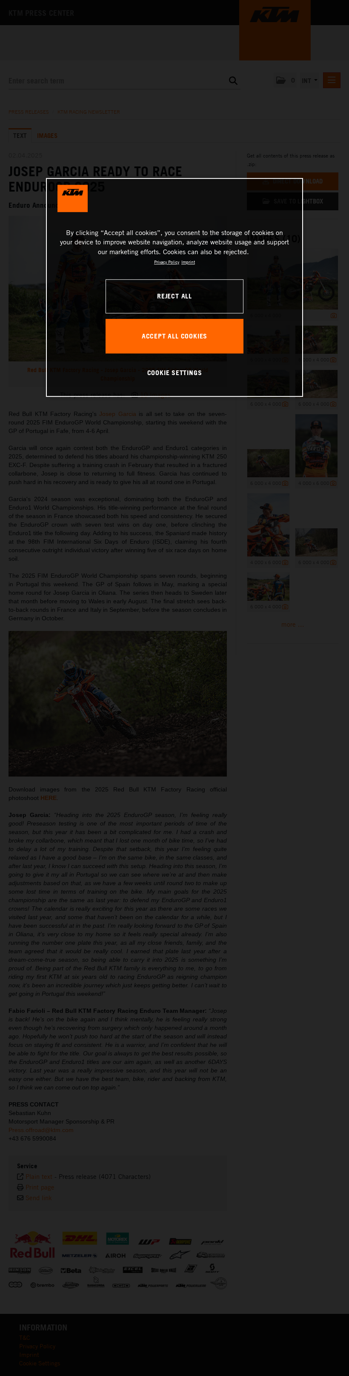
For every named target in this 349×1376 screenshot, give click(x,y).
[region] (174, 287)
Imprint (188, 262)
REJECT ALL (174, 296)
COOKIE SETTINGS (174, 372)
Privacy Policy (166, 262)
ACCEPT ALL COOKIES (174, 336)
